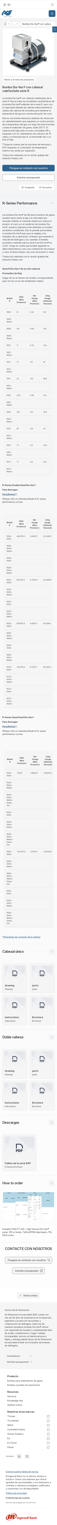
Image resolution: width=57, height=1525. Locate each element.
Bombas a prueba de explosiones (23, 1385)
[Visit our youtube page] (27, 1456)
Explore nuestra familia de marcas (22, 1471)
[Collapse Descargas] (52, 1123)
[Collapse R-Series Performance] (52, 203)
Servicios (11, 1396)
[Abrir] (52, 13)
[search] (52, 4)
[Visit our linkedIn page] (19, 1456)
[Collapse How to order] (52, 1183)
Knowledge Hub (15, 1400)
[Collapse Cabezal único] (52, 952)
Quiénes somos (14, 1405)
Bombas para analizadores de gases (25, 1380)
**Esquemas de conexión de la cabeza (21, 937)
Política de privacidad (16, 1493)
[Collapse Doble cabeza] (52, 1037)
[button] (28, 203)
